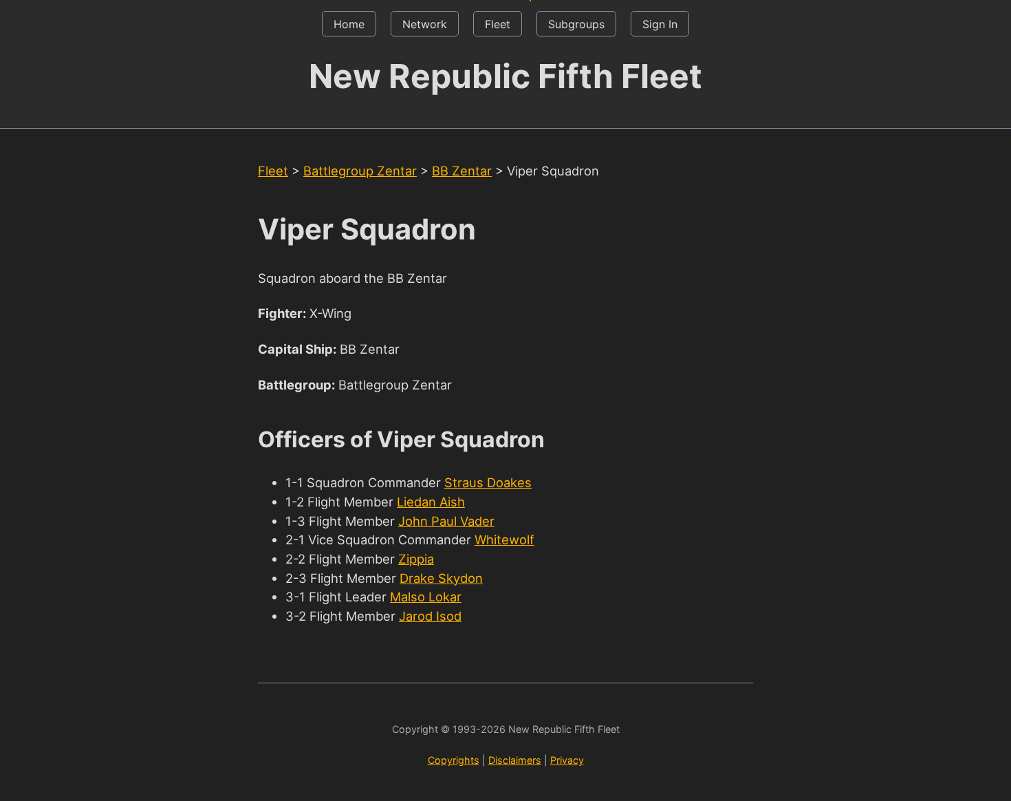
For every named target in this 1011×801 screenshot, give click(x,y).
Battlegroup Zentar (360, 170)
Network (424, 24)
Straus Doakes (488, 482)
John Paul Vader (446, 520)
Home (349, 24)
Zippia (416, 558)
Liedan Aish (431, 501)
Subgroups (576, 24)
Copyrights (453, 760)
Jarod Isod (430, 615)
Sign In (659, 24)
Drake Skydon (441, 578)
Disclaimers (514, 760)
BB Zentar (462, 170)
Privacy (567, 760)
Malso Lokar (425, 596)
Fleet (497, 24)
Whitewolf (504, 539)
